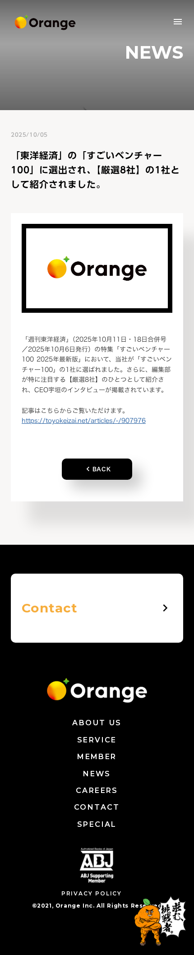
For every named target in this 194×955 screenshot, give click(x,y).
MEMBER (96, 756)
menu (177, 21)
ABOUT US (96, 723)
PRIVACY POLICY (91, 893)
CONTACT (97, 807)
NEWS (97, 774)
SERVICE (97, 740)
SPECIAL (97, 824)
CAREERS (97, 790)
